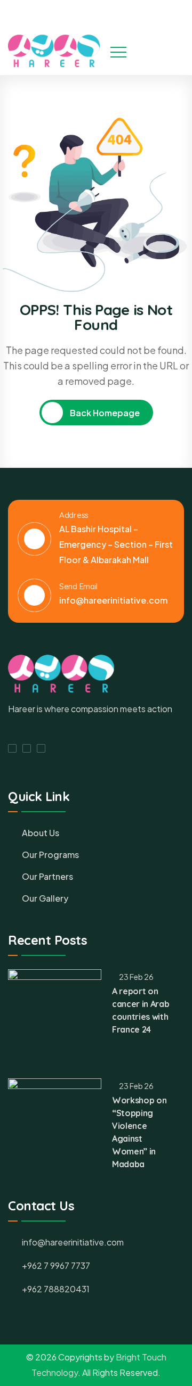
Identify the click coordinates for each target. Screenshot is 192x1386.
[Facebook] (143, 12)
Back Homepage (104, 412)
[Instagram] (163, 12)
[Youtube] (183, 12)
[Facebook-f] (12, 748)
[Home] (54, 51)
